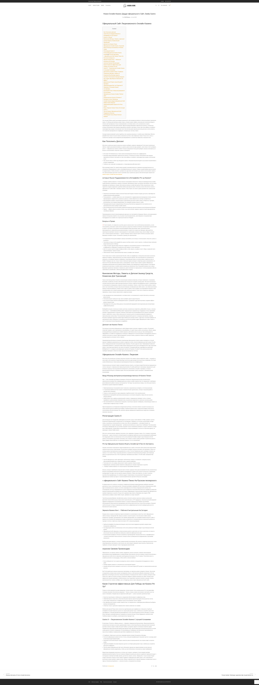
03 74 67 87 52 (168, 1)
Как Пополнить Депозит (110, 32)
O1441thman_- (127, 17)
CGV (89, 682)
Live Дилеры (107, 89)
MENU (102, 5)
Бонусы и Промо (108, 37)
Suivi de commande (107, 682)
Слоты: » (106, 109)
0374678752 (168, 681)
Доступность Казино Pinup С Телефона (113, 71)
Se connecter (164, 5)
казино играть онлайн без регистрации (112, 174)
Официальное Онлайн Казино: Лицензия (114, 46)
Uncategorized (111, 666)
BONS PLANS (96, 5)
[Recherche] (156, 5)
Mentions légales (95, 682)
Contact (162, 1)
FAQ (101, 682)
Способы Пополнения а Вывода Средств (114, 76)
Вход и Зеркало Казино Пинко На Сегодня (114, 108)
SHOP (89, 5)
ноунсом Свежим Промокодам (111, 63)
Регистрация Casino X (109, 51)
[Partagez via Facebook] (151, 666)
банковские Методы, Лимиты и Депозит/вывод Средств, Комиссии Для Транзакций (114, 40)
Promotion (108, 5)
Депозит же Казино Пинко (110, 44)
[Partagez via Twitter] (153, 666)
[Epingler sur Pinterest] (156, 666)
